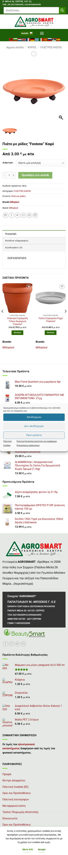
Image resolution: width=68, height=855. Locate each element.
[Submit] (62, 10)
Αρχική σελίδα (15, 47)
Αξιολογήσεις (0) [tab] (13, 247)
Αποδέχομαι (34, 417)
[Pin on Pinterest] (29, 215)
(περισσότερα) (23, 583)
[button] (27, 33)
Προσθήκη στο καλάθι (35, 175)
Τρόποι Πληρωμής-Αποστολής (20, 812)
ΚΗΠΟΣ (32, 47)
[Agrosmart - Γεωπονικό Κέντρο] (34, 21)
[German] (33, 39)
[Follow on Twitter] (17, 644)
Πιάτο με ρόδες (18, 196)
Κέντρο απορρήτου (13, 780)
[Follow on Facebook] (5, 644)
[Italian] (41, 39)
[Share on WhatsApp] (5, 215)
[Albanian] (11, 39)
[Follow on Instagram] (11, 644)
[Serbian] (54, 39)
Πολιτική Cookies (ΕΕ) (15, 786)
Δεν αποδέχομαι (34, 426)
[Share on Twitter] (17, 215)
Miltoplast (14, 202)
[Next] (65, 318)
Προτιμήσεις (34, 435)
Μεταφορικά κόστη (14, 805)
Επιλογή (17, 333)
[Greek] (37, 39)
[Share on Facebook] (11, 215)
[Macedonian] (45, 39)
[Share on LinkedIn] (35, 215)
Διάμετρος (7, 163)
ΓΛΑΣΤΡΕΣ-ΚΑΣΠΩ (51, 47)
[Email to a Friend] (23, 215)
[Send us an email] (23, 644)
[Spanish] (58, 39)
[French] (28, 39)
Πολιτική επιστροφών (15, 799)
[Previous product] (33, 53)
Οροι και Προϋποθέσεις (16, 793)
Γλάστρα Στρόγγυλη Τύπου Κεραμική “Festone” (17, 321)
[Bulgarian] (15, 39)
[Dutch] (20, 39)
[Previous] (3, 318)
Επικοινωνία (9, 818)
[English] (24, 39)
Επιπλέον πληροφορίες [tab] (16, 240)
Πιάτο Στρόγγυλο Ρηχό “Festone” (51, 320)
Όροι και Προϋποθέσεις (16, 824)
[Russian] (50, 39)
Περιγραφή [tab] (10, 234)
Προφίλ (6, 774)
